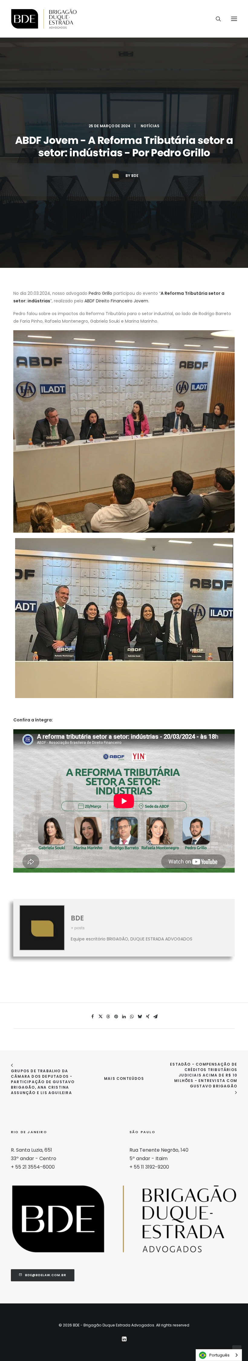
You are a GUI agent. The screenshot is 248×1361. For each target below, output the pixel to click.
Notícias (150, 125)
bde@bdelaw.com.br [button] (45, 1275)
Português (219, 1355)
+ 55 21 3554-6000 (33, 1166)
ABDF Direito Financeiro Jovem (116, 301)
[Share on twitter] (100, 1016)
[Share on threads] (108, 1016)
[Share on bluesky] (139, 1016)
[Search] (215, 19)
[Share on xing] (147, 1016)
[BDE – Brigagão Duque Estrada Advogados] (44, 18)
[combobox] (219, 1355)
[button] (234, 19)
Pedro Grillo (100, 293)
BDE (135, 175)
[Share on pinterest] (116, 1016)
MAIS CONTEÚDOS (124, 1078)
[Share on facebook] (92, 1016)
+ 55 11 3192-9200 (149, 1166)
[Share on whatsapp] (131, 1016)
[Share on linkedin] (124, 1016)
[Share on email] (155, 1016)
